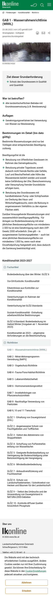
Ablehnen (26, 582)
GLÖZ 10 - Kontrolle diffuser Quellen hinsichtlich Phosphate (25, 504)
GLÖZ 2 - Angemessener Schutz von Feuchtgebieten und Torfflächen (25, 427)
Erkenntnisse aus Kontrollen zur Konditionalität (23, 289)
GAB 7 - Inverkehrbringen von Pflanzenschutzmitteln (21, 394)
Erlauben (26, 590)
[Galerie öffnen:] (26, 52)
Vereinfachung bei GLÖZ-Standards (24, 305)
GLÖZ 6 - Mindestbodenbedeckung (24, 464)
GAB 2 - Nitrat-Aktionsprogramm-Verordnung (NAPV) (23, 358)
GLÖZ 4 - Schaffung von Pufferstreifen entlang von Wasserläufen (26, 445)
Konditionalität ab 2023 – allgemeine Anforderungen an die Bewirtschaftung (26, 334)
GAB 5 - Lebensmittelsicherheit (22, 379)
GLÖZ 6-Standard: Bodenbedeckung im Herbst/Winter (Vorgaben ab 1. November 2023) (27, 324)
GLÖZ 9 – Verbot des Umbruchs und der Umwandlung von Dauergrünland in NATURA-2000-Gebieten (27, 494)
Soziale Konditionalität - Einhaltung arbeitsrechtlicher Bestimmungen (24, 314)
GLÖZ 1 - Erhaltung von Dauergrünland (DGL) (26, 418)
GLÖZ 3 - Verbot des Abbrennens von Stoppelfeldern (25, 436)
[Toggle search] (42, 5)
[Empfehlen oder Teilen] (49, 33)
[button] (49, 5)
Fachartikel (13, 267)
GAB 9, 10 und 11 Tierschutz (21, 410)
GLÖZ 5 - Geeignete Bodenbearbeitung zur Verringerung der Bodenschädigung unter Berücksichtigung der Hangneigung (28, 455)
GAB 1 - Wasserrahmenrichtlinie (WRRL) (27, 349)
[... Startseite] (10, 5)
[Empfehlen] (43, 33)
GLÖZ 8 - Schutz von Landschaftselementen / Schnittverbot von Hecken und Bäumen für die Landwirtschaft (28, 483)
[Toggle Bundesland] (34, 5)
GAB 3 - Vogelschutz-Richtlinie (22, 365)
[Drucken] (37, 33)
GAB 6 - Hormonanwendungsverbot (24, 386)
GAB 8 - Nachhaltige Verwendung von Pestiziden (25, 403)
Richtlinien (12, 342)
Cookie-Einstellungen (35, 571)
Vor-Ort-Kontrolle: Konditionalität (23, 281)
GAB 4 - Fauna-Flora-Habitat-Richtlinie (26, 372)
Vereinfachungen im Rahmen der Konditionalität (23, 298)
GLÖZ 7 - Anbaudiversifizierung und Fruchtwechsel (24, 472)
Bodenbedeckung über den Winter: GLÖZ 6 (28, 274)
